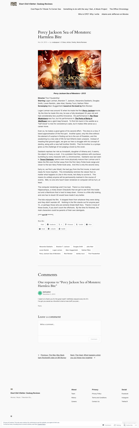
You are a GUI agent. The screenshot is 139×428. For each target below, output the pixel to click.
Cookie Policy (42, 424)
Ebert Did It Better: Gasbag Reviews (35, 4)
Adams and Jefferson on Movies (115, 14)
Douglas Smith (78, 246)
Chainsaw (49, 159)
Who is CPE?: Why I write (88, 14)
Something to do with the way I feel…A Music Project (85, 9)
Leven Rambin (44, 250)
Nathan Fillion (86, 250)
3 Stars (63, 42)
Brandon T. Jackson (63, 246)
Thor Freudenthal (94, 253)
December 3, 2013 (49, 294)
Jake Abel (89, 246)
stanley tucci (80, 253)
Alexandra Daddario (46, 246)
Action (69, 42)
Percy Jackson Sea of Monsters (49, 253)
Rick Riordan (68, 253)
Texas (42, 159)
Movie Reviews (82, 42)
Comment (94, 339)
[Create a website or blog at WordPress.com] (11, 416)
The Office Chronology (119, 9)
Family (74, 42)
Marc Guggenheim (72, 250)
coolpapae (55, 42)
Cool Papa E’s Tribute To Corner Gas (46, 9)
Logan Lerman (57, 250)
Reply (40, 306)
